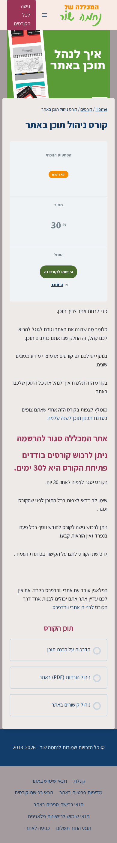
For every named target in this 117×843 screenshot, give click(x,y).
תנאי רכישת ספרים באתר (58, 804)
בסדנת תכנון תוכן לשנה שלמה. (76, 417)
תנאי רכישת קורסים (34, 792)
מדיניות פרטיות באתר (80, 792)
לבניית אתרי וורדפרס (73, 607)
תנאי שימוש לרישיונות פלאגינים (58, 816)
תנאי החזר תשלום (73, 827)
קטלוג (80, 780)
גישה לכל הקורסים (22, 15)
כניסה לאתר (38, 827)
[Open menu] (44, 15)
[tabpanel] (58, 459)
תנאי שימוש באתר (49, 780)
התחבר (57, 284)
